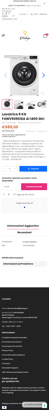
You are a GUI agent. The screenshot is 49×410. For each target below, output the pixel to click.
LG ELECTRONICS (35, 123)
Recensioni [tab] (24, 232)
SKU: (4, 123)
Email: (4, 308)
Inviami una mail (34, 186)
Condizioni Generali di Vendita (14, 337)
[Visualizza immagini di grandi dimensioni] (42, 93)
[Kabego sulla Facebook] (3, 13)
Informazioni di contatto (12, 346)
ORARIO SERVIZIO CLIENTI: (12, 322)
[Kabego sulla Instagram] (9, 13)
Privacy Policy (7, 350)
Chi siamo (6, 363)
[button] (43, 75)
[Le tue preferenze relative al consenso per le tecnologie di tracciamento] (44, 405)
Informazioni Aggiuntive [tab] (23, 226)
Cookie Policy (7, 359)
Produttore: (23, 123)
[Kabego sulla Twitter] (6, 13)
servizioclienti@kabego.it (17, 308)
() (8, 15)
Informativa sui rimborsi (12, 342)
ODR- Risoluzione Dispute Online (15, 372)
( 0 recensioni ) (41, 131)
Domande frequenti (10, 368)
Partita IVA (6, 312)
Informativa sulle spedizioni (13, 355)
